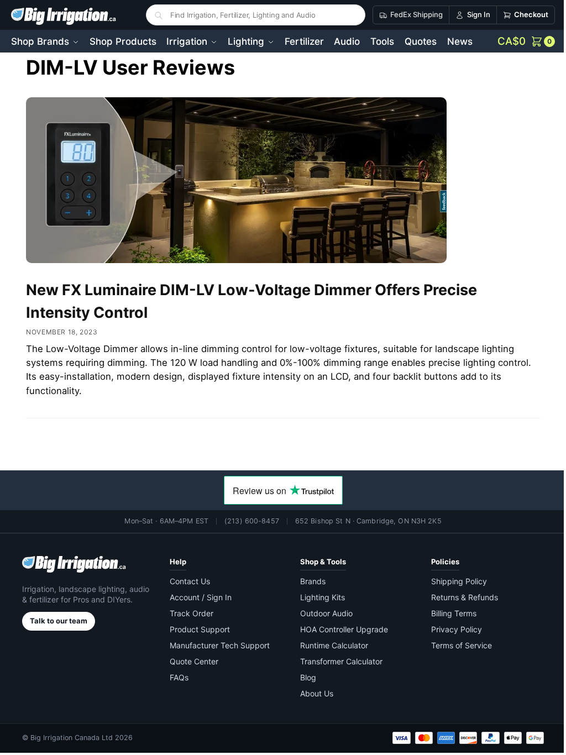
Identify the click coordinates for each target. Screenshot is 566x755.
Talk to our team (58, 620)
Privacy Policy (449, 629)
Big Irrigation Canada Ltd (71, 737)
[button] (518, 41)
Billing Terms (447, 613)
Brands (309, 581)
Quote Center (191, 661)
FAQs (176, 677)
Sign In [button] (470, 14)
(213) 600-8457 (248, 521)
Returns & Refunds (457, 597)
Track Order (189, 613)
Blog (304, 677)
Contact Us (187, 581)
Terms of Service (454, 645)
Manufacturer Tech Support (217, 645)
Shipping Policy (452, 581)
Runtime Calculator (330, 645)
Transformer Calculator (337, 661)
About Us (312, 693)
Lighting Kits (318, 597)
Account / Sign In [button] (198, 597)
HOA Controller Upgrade (340, 629)
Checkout (523, 14)
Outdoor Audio (322, 613)
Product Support (197, 629)
